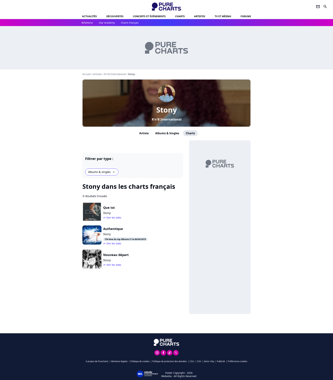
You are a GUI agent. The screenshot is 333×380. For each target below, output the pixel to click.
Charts (180, 16)
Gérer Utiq (209, 361)
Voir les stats (113, 217)
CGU (192, 361)
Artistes (97, 74)
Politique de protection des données (169, 361)
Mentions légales (119, 361)
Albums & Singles (167, 133)
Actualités (89, 16)
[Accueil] (166, 7)
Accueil (86, 74)
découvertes (114, 16)
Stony (166, 110)
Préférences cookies (237, 361)
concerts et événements (149, 16)
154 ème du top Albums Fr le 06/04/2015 (125, 239)
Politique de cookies (140, 361)
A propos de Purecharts (97, 361)
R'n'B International (166, 119)
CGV (199, 361)
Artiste (144, 133)
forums (246, 16)
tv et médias (223, 16)
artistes (199, 16)
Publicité (221, 361)
